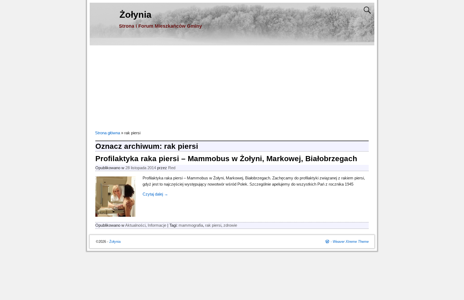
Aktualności (135, 225)
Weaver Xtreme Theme (351, 242)
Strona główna (107, 133)
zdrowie (230, 225)
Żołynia (135, 14)
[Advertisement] (232, 85)
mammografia (191, 225)
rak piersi (213, 225)
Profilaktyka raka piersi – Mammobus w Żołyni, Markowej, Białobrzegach (226, 158)
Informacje (157, 225)
